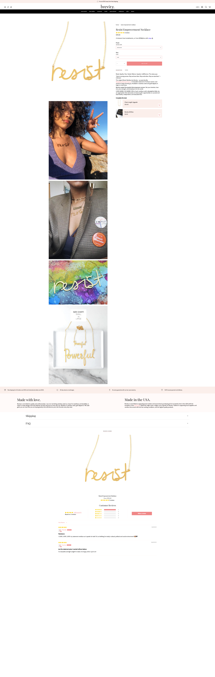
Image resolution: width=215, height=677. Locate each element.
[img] (62, 527)
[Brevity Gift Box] (119, 113)
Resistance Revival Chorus (123, 82)
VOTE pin (137, 405)
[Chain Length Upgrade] (119, 103)
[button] (113, 11)
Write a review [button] (142, 513)
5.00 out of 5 (77, 512)
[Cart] (210, 7)
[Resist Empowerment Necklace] (107, 464)
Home (117, 25)
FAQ (28, 423)
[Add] (159, 105)
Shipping (31, 416)
